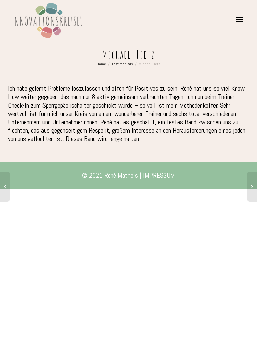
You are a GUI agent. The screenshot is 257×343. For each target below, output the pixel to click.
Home (101, 64)
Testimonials (122, 64)
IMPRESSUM (159, 175)
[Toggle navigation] (239, 19)
